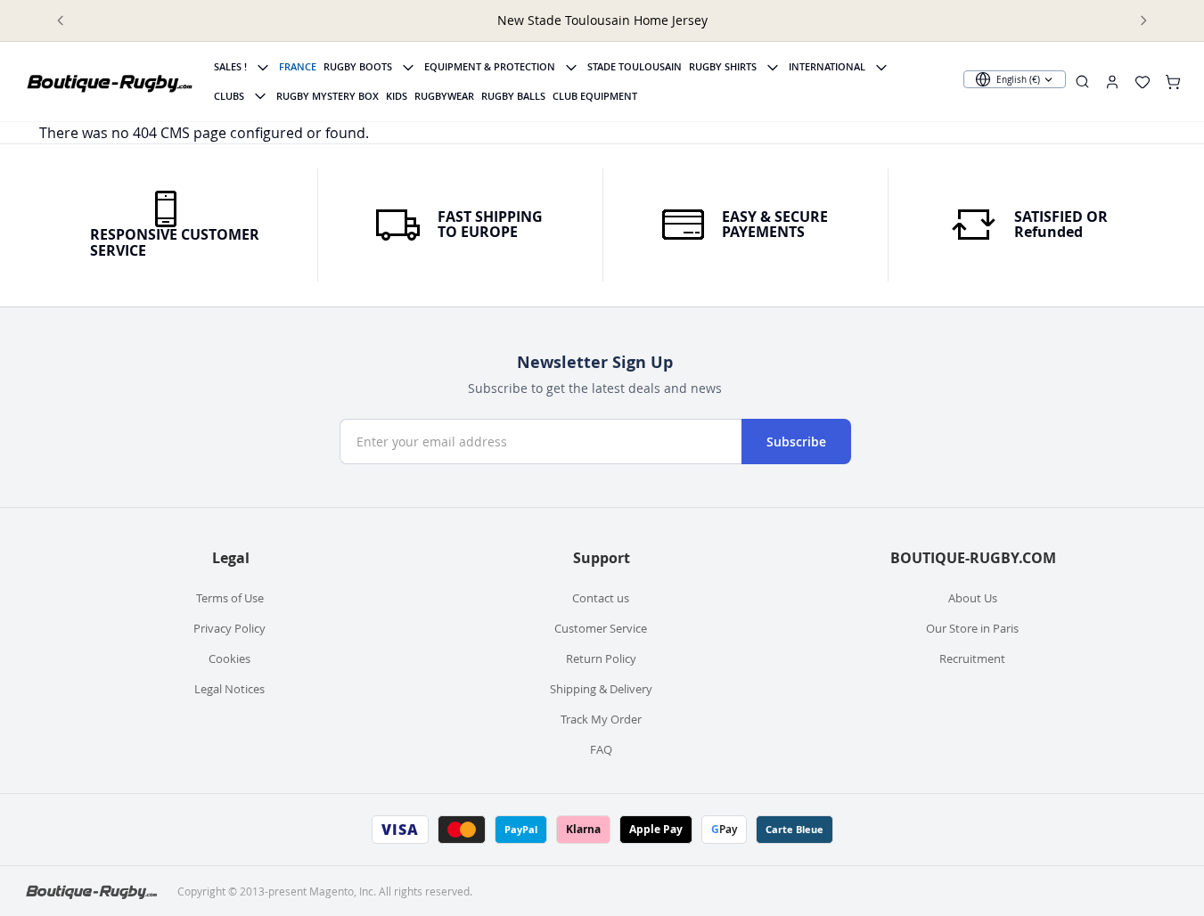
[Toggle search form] (1082, 81)
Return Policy (601, 658)
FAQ (601, 749)
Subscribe (796, 441)
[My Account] (1112, 82)
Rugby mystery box (327, 95)
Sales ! (230, 66)
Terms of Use (230, 598)
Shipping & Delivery (601, 689)
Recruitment (972, 658)
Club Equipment (595, 95)
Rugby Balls (513, 95)
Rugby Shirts (723, 66)
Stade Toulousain (634, 66)
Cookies (229, 658)
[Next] (1143, 20)
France (297, 66)
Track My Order (601, 719)
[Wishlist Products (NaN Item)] (1142, 82)
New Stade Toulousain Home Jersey (602, 20)
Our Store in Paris (972, 628)
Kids (396, 95)
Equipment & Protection (489, 66)
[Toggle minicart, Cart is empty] (1172, 82)
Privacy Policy (229, 628)
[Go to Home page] (110, 82)
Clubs (229, 95)
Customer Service (600, 628)
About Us (972, 598)
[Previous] (60, 20)
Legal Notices (229, 689)
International (827, 66)
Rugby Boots (358, 66)
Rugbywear (444, 95)
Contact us (600, 598)
